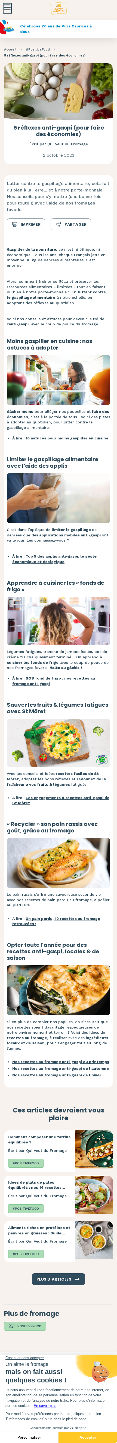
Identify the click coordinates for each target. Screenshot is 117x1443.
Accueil (10, 49)
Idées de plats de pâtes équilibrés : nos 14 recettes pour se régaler (34, 1187)
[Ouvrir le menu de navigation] (7, 8)
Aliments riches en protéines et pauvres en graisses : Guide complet (39, 1232)
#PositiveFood (38, 49)
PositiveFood (29, 1326)
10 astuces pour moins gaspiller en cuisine (67, 438)
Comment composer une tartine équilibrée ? (39, 1140)
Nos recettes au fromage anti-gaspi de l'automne (60, 1068)
